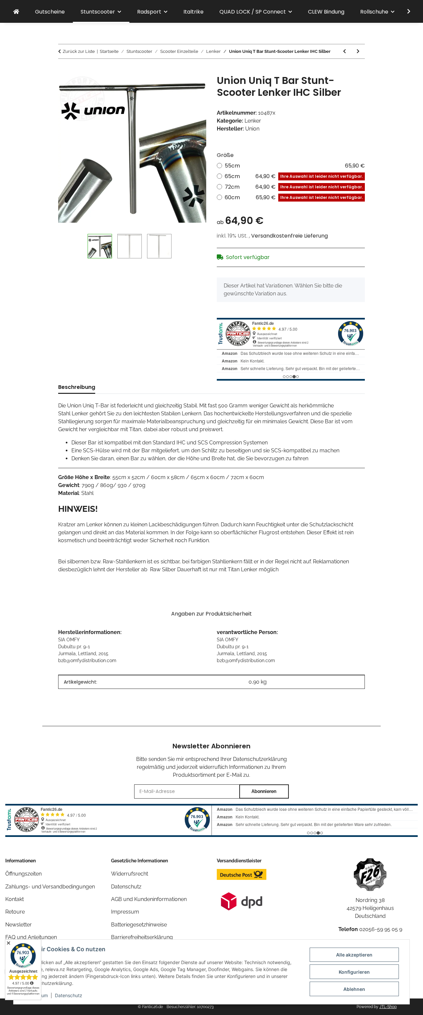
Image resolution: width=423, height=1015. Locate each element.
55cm (295, 165)
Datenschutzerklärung (260, 759)
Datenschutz (68, 995)
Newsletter (18, 924)
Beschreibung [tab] (76, 387)
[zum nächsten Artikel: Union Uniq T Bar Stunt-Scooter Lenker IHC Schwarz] (358, 51)
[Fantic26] (16, 12)
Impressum (125, 912)
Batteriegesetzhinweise (139, 924)
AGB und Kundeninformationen (149, 899)
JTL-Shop (388, 1006)
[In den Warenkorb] (63, 71)
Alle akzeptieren (354, 955)
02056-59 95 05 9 (380, 929)
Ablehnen (354, 989)
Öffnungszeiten (23, 874)
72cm (294, 187)
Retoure (15, 912)
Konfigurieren (354, 972)
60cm (294, 197)
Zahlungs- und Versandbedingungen (50, 886)
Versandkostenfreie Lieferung (289, 236)
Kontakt (14, 899)
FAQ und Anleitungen (31, 937)
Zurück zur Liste (79, 51)
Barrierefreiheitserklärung (142, 937)
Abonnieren (263, 791)
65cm (294, 176)
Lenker (253, 121)
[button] (404, 12)
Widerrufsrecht (129, 874)
